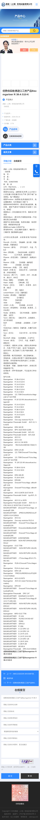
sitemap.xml (33, 817)
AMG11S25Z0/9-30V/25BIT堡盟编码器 (26, 674)
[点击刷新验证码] (26, 761)
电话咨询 (36, 174)
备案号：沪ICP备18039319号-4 (24, 814)
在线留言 (18, 161)
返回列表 (10, 678)
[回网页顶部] (36, 166)
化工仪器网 (14, 817)
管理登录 (24, 817)
